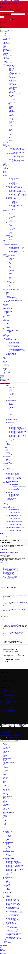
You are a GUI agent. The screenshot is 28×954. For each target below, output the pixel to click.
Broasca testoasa (7, 50)
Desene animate (9, 65)
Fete (7, 223)
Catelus (4, 57)
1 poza (4, 35)
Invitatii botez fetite (13, 180)
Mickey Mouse (12, 80)
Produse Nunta (6, 338)
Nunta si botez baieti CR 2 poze (16, 248)
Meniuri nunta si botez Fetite (15, 300)
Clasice (13, 201)
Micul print (11, 81)
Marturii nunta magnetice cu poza (17, 350)
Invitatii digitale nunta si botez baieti (17, 194)
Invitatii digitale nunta (11, 339)
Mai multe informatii (5, 732)
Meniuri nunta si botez (11, 297)
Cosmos (5, 60)
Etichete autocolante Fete (15, 151)
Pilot (4, 316)
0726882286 (5, 690)
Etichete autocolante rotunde (18, 149)
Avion (10, 107)
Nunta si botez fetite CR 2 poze (16, 252)
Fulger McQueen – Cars (14, 73)
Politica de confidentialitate (9, 710)
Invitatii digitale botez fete (15, 190)
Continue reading (4, 560)
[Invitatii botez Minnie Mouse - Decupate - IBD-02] (5, 595)
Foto (7, 294)
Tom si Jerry (12, 99)
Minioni (11, 83)
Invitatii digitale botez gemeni (16, 193)
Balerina (5, 42)
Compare (5, 941)
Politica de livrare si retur (9, 713)
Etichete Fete (12, 159)
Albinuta (5, 39)
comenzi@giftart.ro (8, 695)
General (5, 166)
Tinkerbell (11, 98)
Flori (10, 123)
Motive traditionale (13, 136)
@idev (8, 555)
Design (4, 64)
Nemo (10, 85)
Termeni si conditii (7, 708)
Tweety (10, 100)
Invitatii (5, 175)
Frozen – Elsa (6, 164)
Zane (10, 141)
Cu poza (8, 453)
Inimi (4, 174)
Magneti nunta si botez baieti (12, 246)
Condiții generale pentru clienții (10, 735)
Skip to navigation (4, 0)
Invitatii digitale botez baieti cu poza (17, 189)
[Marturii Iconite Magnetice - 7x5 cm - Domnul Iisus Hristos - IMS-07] (5, 624)
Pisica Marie (12, 88)
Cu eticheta (11, 393)
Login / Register (7, 942)
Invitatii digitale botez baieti (15, 187)
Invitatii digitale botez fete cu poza (17, 191)
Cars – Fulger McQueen (8, 56)
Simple (13, 179)
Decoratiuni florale (7, 62)
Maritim (5, 254)
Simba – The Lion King (8, 360)
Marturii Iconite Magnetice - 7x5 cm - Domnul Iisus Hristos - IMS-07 (14, 624)
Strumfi (10, 96)
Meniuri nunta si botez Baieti (16, 299)
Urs (10, 267)
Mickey (11, 265)
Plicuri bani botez (7, 322)
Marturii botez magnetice (9, 255)
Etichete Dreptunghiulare (18, 156)
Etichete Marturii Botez (11, 153)
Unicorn (11, 138)
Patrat (13, 216)
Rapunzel (11, 92)
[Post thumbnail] (10, 568)
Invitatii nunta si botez (11, 198)
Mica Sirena (12, 79)
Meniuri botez (6, 290)
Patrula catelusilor (13, 87)
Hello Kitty (11, 75)
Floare (10, 259)
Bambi (4, 45)
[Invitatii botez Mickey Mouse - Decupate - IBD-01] (5, 602)
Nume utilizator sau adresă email (11, 10)
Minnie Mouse (12, 84)
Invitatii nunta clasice (14, 342)
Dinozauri (11, 121)
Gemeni (8, 235)
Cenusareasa (6, 58)
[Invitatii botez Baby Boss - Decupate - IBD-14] (5, 609)
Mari (10, 262)
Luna (10, 134)
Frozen (10, 72)
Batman (5, 47)
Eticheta (11, 217)
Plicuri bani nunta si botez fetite (13, 477)
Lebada (10, 132)
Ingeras (10, 129)
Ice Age (11, 76)
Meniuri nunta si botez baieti (12, 481)
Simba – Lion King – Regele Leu (17, 94)
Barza (4, 46)
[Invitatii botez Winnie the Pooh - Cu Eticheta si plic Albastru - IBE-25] (5, 632)
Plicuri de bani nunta (11, 354)
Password (5, 14)
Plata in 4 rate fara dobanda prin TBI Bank (14, 3)
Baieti (7, 212)
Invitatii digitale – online (11, 186)
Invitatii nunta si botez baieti (15, 199)
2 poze (4, 37)
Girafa (10, 126)
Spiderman (11, 95)
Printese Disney (12, 91)
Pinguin (5, 318)
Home (1, 545)
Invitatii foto (9, 197)
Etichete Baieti (12, 155)
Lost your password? (5, 19)
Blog (4, 717)
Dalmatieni (5, 61)
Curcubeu (11, 258)
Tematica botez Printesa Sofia (9, 552)
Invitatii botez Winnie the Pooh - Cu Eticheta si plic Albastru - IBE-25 (14, 633)
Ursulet (10, 140)
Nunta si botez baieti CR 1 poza (16, 247)
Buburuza (5, 53)
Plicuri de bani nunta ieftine (15, 356)
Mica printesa (12, 77)
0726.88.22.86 (14, 2)
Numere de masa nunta (11, 353)
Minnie (10, 277)
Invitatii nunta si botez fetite (15, 205)
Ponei (4, 334)
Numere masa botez (7, 311)
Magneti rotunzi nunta (14, 347)
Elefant (10, 122)
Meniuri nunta (9, 351)
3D (9, 213)
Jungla (10, 130)
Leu (10, 133)
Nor (10, 266)
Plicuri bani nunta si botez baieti (13, 478)
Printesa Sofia (12, 89)
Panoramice (14, 202)
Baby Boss (5, 41)
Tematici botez (3, 549)
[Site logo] (8, 30)
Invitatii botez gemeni (14, 183)
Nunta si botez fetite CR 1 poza (16, 251)
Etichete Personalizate (8, 145)
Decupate (11, 214)
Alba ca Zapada (6, 38)
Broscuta (5, 51)
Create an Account (8, 7)
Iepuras (10, 128)
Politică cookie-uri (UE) (8, 711)
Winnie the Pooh (13, 102)
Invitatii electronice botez (9, 569)
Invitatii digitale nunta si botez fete (17, 195)
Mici (10, 263)
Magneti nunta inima (14, 346)
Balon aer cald (6, 43)
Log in (2, 17)
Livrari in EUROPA (8, 714)
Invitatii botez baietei (14, 178)
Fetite (10, 332)
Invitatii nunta (9, 341)
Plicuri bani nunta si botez (12, 330)
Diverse (8, 103)
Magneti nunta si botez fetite (12, 250)
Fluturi (10, 125)
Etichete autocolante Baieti (15, 148)
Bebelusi (5, 49)
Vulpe (4, 370)
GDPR (4, 715)
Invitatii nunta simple (14, 343)
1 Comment (15, 570)
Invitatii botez (9, 176)
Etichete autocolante (10, 147)
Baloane (11, 110)
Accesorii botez (12, 104)
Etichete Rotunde (16, 157)
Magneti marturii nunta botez (10, 244)
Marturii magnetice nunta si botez (11, 289)
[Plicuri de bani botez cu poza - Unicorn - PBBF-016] (5, 639)
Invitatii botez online (8, 573)
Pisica (4, 319)
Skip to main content (14, 0)
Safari (10, 137)
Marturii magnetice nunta (12, 345)
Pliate (10, 220)
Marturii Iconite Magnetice (9, 288)
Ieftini (10, 261)
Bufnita (4, 54)
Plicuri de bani (6, 328)
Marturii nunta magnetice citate (16, 349)
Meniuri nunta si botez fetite (12, 480)
